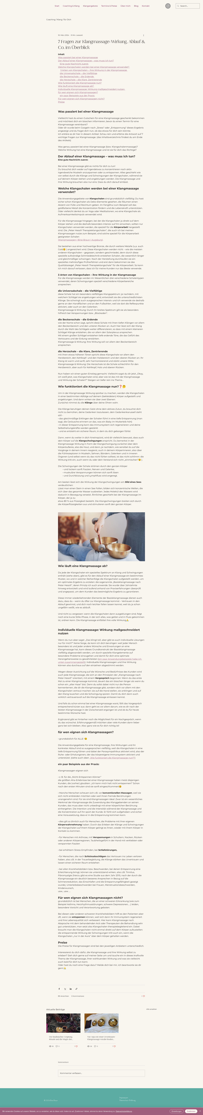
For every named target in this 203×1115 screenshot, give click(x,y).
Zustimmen (191, 1111)
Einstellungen (177, 1111)
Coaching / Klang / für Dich (58, 19)
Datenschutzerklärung (124, 1111)
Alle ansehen (151, 1009)
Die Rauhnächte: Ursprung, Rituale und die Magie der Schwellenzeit (61, 1038)
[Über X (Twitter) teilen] (65, 989)
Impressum (123, 1097)
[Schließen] (200, 1111)
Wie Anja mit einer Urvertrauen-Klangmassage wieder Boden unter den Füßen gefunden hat (101, 1038)
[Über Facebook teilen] (59, 989)
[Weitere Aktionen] (143, 35)
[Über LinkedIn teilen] (71, 989)
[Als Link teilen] (76, 989)
